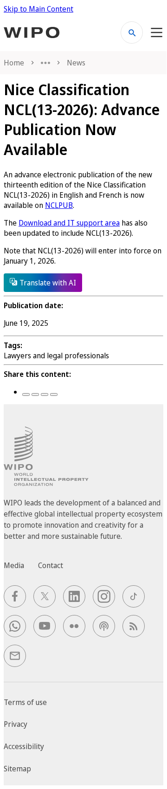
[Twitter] (35, 394)
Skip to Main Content (38, 9)
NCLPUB (59, 205)
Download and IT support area (69, 223)
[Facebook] (26, 394)
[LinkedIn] (44, 394)
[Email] (54, 394)
